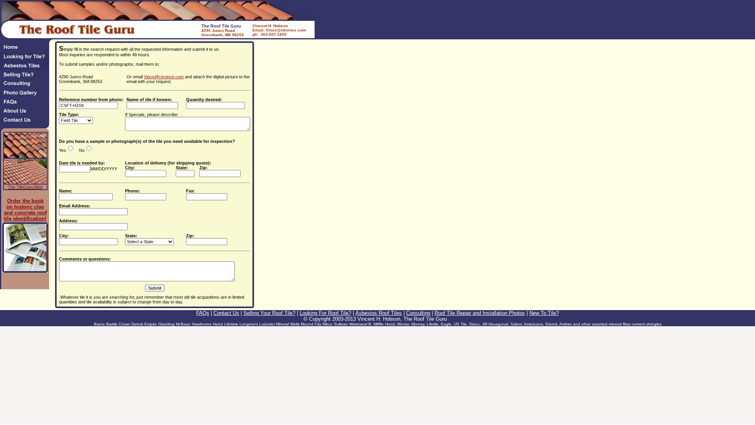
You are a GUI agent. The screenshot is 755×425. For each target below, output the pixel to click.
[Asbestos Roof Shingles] (26, 68)
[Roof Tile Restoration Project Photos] (26, 95)
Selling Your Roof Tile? (269, 313)
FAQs (202, 313)
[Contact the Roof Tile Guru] (26, 122)
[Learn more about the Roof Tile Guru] (26, 113)
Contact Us (226, 313)
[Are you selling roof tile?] (26, 77)
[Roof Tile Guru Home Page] (24, 49)
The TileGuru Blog (25, 187)
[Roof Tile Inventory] (26, 58)
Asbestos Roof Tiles (378, 313)
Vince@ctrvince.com (164, 76)
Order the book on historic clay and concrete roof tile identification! (25, 210)
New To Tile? (544, 313)
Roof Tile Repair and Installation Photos (480, 313)
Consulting (418, 313)
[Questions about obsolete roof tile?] (26, 104)
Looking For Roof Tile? (325, 313)
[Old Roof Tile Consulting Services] (26, 86)
